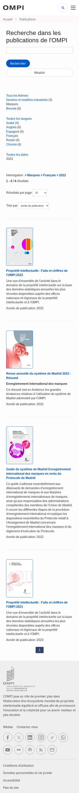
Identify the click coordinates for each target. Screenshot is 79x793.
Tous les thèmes (17, 95)
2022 (62, 175)
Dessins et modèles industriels (27, 99)
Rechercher (18, 63)
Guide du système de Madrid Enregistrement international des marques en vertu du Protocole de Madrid (38, 474)
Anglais (11, 127)
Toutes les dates (17, 154)
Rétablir (39, 73)
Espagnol (12, 131)
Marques (33, 175)
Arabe (10, 123)
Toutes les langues (19, 118)
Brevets (11, 108)
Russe (10, 140)
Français (49, 175)
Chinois (11, 144)
